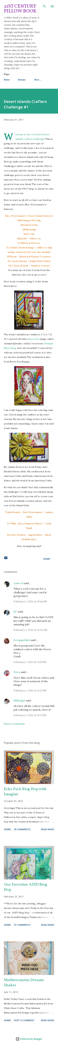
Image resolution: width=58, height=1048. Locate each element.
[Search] (44, 6)
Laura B (18, 583)
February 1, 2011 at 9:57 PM (30, 715)
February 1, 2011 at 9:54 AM (30, 601)
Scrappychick (22, 640)
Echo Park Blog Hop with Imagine (25, 791)
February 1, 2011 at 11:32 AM (30, 629)
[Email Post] (6, 558)
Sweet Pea (33, 339)
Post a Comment (14, 723)
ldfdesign (19, 700)
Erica (17, 672)
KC (15, 611)
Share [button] (46, 558)
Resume (22, 79)
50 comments (22, 829)
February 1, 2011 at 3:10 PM (30, 662)
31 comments (22, 924)
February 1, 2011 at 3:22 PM (30, 690)
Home (7, 79)
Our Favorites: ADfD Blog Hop (25, 887)
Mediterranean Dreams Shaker (24, 982)
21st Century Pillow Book (20, 9)
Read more (47, 829)
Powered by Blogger (30, 1038)
